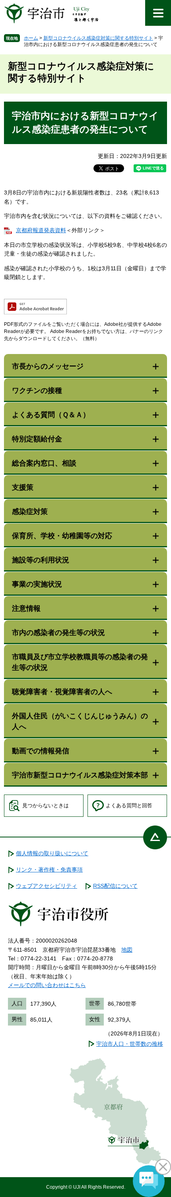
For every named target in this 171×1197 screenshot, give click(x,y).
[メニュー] (158, 13)
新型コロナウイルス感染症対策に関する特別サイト (98, 38)
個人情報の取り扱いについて (52, 853)
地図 (126, 950)
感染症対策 (30, 512)
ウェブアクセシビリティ (46, 886)
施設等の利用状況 (40, 560)
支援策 (22, 487)
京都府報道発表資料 (41, 230)
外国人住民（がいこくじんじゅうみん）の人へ (80, 721)
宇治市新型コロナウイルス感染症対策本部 (80, 775)
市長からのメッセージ (48, 366)
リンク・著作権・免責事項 (49, 869)
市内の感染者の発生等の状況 (58, 633)
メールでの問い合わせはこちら (47, 985)
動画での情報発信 (40, 751)
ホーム (31, 38)
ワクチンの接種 (37, 391)
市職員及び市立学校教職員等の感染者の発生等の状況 (80, 662)
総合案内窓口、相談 (44, 463)
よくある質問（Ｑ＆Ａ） (51, 415)
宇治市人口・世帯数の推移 (129, 1044)
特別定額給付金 (37, 439)
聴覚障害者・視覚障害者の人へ (62, 692)
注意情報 (26, 608)
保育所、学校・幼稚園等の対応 (62, 536)
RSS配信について (115, 886)
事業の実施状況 (37, 584)
